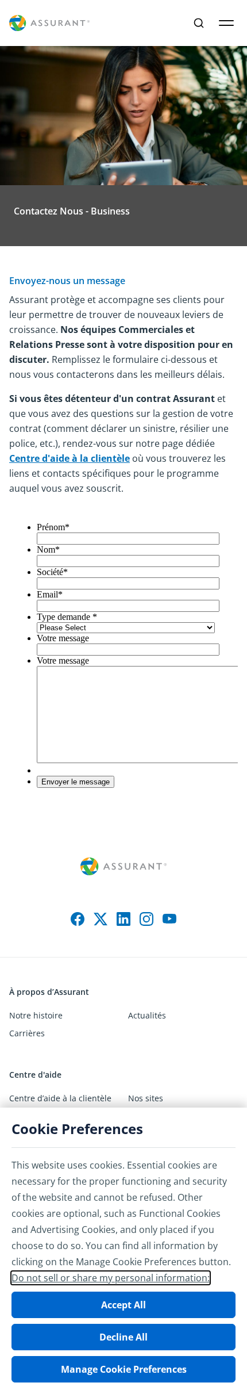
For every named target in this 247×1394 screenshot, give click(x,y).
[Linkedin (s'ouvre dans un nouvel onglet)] (123, 919)
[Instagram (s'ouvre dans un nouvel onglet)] (146, 919)
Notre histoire (36, 1015)
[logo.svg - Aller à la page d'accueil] (49, 23)
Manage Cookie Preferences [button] (124, 1369)
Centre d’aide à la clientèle (60, 1098)
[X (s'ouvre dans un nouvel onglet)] (100, 919)
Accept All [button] (123, 1305)
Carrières (27, 1033)
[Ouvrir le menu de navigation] (226, 23)
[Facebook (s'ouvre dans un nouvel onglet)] (77, 919)
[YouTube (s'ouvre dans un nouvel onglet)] (169, 919)
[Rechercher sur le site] (198, 23)
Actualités (147, 1015)
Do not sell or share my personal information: (110, 1278)
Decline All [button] (123, 1337)
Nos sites (145, 1098)
